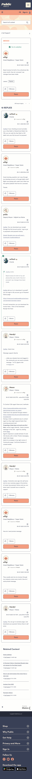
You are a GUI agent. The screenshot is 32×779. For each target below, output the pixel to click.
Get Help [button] (7, 737)
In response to (20, 119)
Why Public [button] (8, 731)
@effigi (5, 129)
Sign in (25, 12)
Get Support (6, 33)
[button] (5, 89)
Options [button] (29, 33)
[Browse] (2, 12)
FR (20, 12)
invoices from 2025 (8, 684)
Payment (11, 81)
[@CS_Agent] (26, 103)
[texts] (29, 103)
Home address (7, 654)
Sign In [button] (6, 749)
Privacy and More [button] (11, 743)
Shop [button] (5, 726)
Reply (16, 94)
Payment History (8, 692)
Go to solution (16, 47)
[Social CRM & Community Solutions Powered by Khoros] (26, 707)
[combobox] (16, 22)
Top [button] (2, 707)
